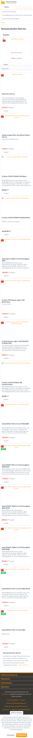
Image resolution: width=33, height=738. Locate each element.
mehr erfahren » (24, 665)
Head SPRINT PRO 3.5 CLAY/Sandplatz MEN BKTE (15, 466)
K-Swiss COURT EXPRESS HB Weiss (14, 176)
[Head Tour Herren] (16, 44)
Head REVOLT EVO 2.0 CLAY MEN (13, 630)
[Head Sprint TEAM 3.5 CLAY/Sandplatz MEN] (16, 246)
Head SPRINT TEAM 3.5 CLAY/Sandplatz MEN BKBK (16, 548)
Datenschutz (6, 709)
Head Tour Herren (16, 52)
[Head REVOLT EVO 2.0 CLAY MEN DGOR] (16, 576)
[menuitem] (5, 7)
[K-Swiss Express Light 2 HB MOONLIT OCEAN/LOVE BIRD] (16, 329)
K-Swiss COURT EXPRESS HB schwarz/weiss (12, 383)
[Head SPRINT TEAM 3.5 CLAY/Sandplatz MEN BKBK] (16, 535)
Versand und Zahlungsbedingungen (16, 703)
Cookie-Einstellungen (12, 700)
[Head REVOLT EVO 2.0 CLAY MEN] (16, 618)
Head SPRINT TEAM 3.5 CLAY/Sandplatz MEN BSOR (16, 507)
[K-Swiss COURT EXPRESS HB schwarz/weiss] (16, 370)
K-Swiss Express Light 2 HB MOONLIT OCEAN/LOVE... (15, 342)
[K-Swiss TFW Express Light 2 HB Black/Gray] (16, 288)
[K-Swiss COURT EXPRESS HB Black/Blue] (16, 205)
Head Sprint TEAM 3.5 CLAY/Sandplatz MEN (15, 260)
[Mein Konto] (25, 7)
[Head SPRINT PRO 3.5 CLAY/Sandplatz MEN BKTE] (16, 453)
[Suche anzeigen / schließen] (16, 7)
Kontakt (22, 700)
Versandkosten (5, 694)
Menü (6, 7)
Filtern (5, 64)
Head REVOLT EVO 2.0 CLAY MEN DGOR (16, 589)
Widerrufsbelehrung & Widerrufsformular (16, 706)
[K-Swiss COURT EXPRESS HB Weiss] (16, 164)
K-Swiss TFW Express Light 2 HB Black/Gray (13, 301)
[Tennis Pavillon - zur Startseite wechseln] (8, 2)
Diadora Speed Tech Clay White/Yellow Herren (16, 136)
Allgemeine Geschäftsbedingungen (21, 709)
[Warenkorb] (30, 7)
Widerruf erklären (16, 713)
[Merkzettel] (21, 7)
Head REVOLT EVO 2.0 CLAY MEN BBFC (15, 424)
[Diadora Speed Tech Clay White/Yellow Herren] (16, 123)
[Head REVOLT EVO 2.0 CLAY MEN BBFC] (16, 411)
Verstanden (10, 735)
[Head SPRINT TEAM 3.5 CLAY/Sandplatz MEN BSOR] (16, 494)
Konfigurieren (21, 735)
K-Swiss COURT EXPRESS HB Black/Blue (16, 218)
